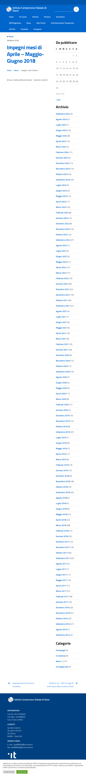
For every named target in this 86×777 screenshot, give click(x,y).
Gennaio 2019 (62, 470)
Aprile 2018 (61, 519)
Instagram (37, 29)
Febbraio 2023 (62, 212)
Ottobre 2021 (62, 300)
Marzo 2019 (61, 459)
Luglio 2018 (61, 503)
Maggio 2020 (61, 388)
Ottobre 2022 (62, 234)
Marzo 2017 (61, 591)
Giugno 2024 (61, 130)
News (29, 23)
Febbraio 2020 (62, 404)
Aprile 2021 (61, 333)
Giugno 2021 (61, 322)
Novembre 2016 (63, 612)
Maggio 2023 (61, 196)
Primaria (47, 16)
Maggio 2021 (61, 327)
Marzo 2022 (61, 272)
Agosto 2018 (61, 497)
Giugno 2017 (61, 574)
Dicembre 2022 (62, 223)
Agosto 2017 (61, 563)
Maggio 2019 (61, 448)
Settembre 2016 (63, 623)
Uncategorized (62, 666)
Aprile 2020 (61, 393)
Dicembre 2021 (62, 289)
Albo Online (41, 23)
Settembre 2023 (63, 179)
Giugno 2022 (61, 256)
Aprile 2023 (61, 201)
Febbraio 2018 (62, 530)
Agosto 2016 (61, 629)
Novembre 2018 (63, 481)
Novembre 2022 (63, 229)
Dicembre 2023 (62, 163)
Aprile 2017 (61, 585)
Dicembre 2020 (62, 355)
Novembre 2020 (63, 360)
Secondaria (60, 16)
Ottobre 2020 (62, 366)
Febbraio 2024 (62, 152)
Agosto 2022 (61, 245)
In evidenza (61, 655)
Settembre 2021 (63, 305)
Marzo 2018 (61, 525)
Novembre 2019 (63, 421)
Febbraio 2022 (62, 278)
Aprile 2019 (61, 453)
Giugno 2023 (61, 190)
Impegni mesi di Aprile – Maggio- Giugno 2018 (25, 54)
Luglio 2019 (61, 437)
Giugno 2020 (61, 382)
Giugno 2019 (61, 442)
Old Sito (12, 29)
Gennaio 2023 (62, 218)
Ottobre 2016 (62, 618)
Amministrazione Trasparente (62, 23)
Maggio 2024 (61, 135)
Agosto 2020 (61, 377)
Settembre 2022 (63, 239)
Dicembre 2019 (62, 415)
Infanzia (35, 16)
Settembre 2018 (63, 492)
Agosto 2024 (61, 119)
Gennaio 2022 (62, 283)
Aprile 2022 (61, 267)
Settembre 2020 (63, 371)
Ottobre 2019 (62, 426)
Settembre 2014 (63, 634)
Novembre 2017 (63, 547)
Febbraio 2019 (62, 464)
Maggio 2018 (61, 514)
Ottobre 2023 (62, 174)
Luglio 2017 (61, 569)
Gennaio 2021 (62, 349)
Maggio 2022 (61, 261)
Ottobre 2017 (62, 552)
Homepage (60, 650)
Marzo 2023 (61, 207)
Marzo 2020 (61, 399)
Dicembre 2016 (62, 607)
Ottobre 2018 (62, 486)
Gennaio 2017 (62, 602)
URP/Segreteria (15, 23)
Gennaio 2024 (62, 157)
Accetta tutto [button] (22, 772)
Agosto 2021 (61, 311)
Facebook (24, 29)
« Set (58, 99)
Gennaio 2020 (62, 410)
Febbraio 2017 (62, 596)
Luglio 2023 (61, 185)
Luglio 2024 (61, 124)
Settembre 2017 (63, 558)
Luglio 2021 (61, 316)
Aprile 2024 (61, 141)
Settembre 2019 (63, 432)
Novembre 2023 (63, 168)
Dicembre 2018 (62, 475)
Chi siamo (23, 16)
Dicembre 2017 (62, 541)
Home (11, 16)
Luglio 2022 (61, 250)
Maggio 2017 (61, 580)
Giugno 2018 (61, 508)
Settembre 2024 (63, 113)
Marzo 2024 (61, 146)
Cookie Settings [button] (9, 772)
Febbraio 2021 (62, 344)
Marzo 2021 (61, 338)
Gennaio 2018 (62, 536)
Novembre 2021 (63, 294)
